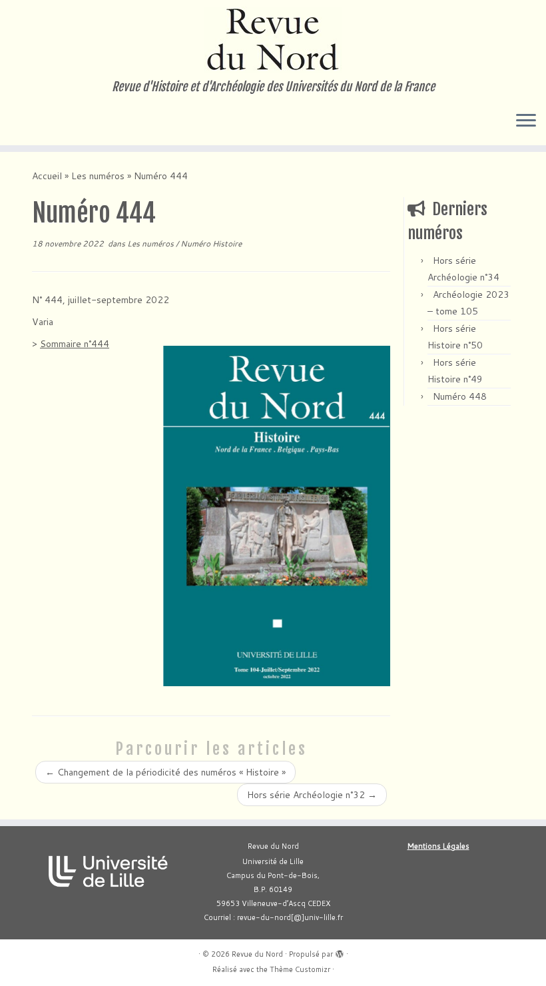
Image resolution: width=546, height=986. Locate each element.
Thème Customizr (300, 969)
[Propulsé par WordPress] (339, 951)
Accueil (47, 176)
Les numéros (98, 176)
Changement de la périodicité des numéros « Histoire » (165, 772)
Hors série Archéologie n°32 (312, 794)
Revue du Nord (257, 954)
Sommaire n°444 (74, 343)
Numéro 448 (460, 396)
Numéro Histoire (211, 243)
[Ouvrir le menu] (526, 121)
